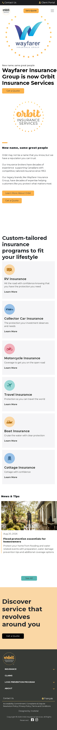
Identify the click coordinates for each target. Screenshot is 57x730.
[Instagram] (36, 720)
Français (48, 698)
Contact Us (10, 2)
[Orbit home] (6, 10)
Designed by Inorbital (28, 711)
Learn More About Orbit (18, 193)
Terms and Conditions (41, 706)
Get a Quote (12, 200)
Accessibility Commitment (14, 704)
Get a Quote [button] (13, 91)
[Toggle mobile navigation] (52, 10)
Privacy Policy (25, 706)
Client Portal (48, 2)
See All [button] (29, 578)
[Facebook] (32, 720)
